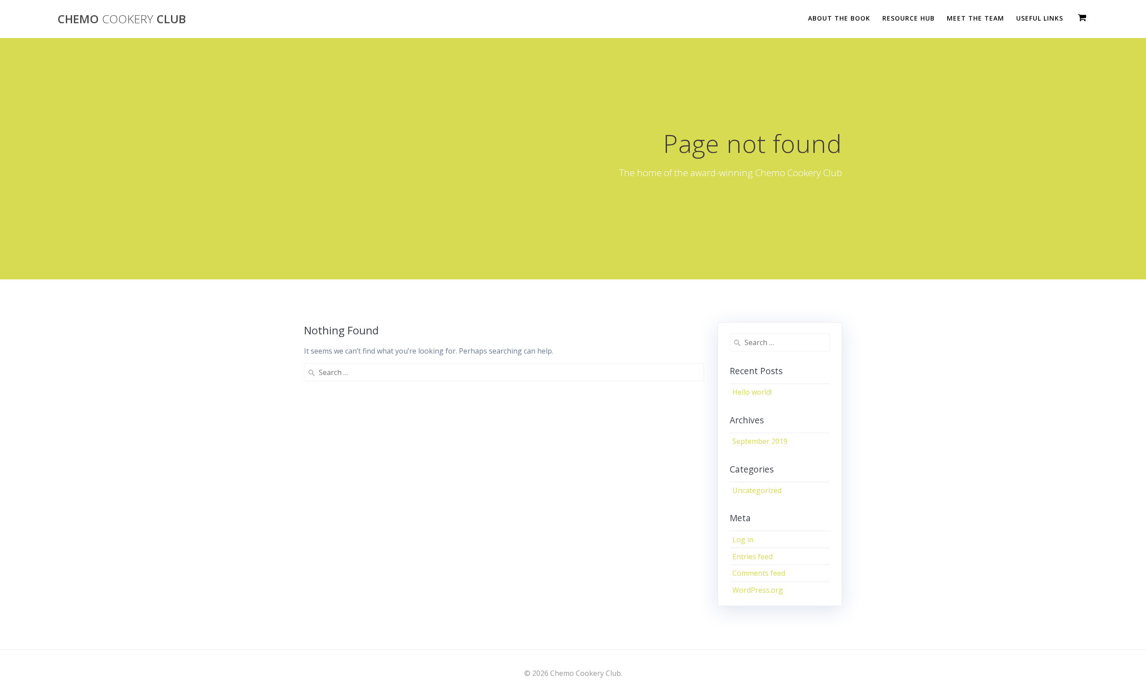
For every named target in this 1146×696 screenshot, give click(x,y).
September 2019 (759, 441)
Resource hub (908, 18)
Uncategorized (757, 490)
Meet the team (975, 18)
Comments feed (758, 573)
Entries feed (752, 556)
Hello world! (752, 392)
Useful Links (1039, 18)
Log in (742, 539)
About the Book (839, 18)
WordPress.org (757, 590)
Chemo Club (121, 19)
